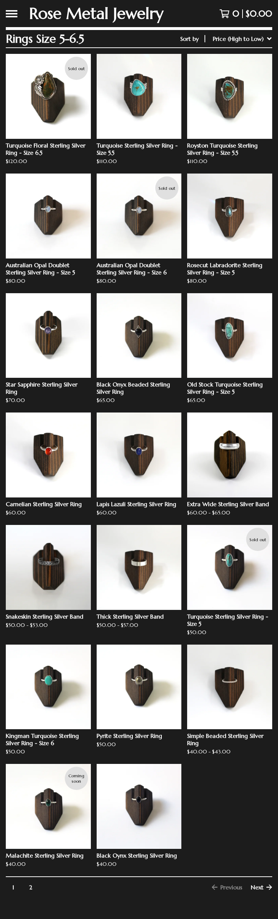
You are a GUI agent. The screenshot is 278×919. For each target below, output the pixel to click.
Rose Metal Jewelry (96, 13)
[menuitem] (226, 38)
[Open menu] (11, 13)
